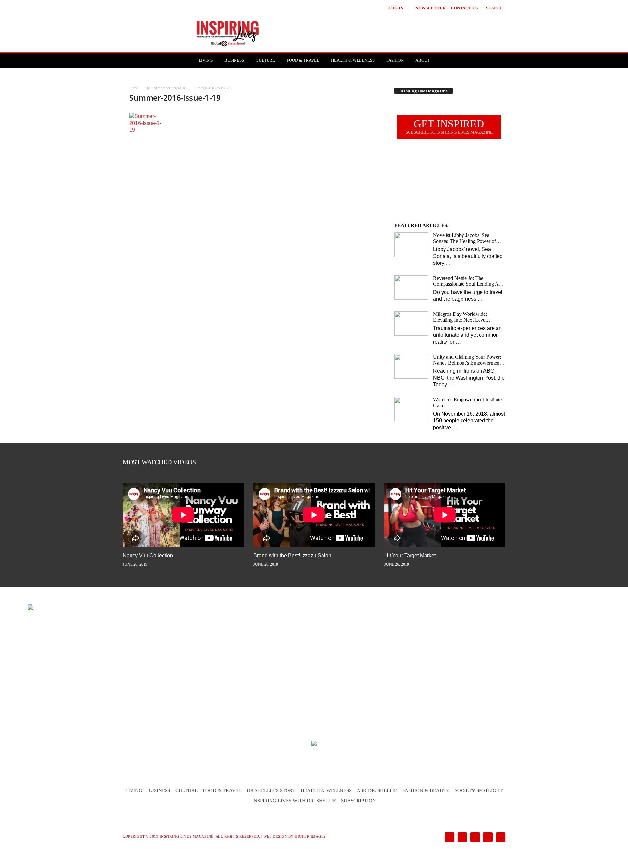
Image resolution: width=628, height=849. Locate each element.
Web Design (275, 836)
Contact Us (464, 8)
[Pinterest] (474, 837)
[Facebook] (449, 837)
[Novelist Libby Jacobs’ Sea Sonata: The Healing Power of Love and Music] (411, 244)
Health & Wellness (353, 60)
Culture (265, 60)
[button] (489, 7)
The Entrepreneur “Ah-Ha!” (165, 88)
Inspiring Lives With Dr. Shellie (294, 800)
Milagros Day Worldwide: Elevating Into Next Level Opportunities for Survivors (461, 317)
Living (206, 60)
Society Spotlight (479, 790)
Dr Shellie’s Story (271, 790)
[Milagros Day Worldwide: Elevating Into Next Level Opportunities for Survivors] (411, 323)
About (422, 60)
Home (133, 88)
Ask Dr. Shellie (377, 790)
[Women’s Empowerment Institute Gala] (411, 409)
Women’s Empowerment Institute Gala (467, 402)
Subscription (358, 800)
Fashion (395, 60)
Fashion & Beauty (426, 790)
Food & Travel (303, 60)
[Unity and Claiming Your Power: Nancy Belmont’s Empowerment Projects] (411, 366)
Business (234, 60)
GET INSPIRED (449, 126)
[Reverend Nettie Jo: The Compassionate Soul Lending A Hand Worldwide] (411, 287)
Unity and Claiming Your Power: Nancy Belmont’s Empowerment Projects (467, 360)
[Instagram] (461, 837)
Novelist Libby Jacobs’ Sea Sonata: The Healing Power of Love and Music (464, 238)
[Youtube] (499, 837)
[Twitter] (487, 837)
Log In (395, 8)
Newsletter (430, 8)
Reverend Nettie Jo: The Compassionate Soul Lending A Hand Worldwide (465, 281)
